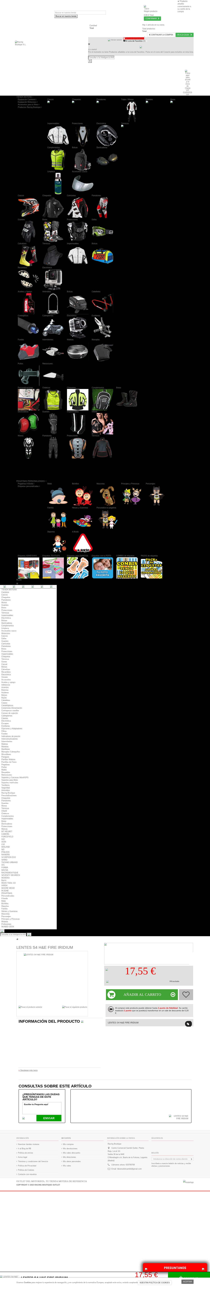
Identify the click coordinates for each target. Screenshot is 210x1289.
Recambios (22, 267)
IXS (3, 865)
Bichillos (75, 484)
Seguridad (5, 788)
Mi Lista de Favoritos (134, 41)
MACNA (4, 870)
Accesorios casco (8, 631)
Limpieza (51, 171)
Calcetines (22, 243)
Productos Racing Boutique (29, 107)
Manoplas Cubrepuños (10, 752)
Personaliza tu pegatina (106, 508)
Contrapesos (23, 315)
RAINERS (5, 855)
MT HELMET (6, 831)
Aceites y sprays (8, 682)
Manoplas (96, 340)
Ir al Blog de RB (24, 1148)
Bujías (4, 698)
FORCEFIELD (7, 837)
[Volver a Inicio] (17, 939)
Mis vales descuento (71, 1153)
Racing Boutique (8, 793)
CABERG (5, 834)
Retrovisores (47, 364)
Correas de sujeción (9, 713)
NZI (2, 849)
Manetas (5, 746)
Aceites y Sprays (25, 291)
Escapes (5, 723)
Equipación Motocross (27, 102)
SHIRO (4, 860)
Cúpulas (4, 718)
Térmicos (125, 123)
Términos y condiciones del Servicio (33, 1161)
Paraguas (5, 757)
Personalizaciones (25, 388)
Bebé (49, 484)
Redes (4, 770)
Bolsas (75, 147)
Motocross (5, 633)
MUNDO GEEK (7, 927)
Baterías (4, 690)
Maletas (70, 340)
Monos (20, 436)
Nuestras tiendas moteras (28, 1144)
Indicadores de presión (10, 736)
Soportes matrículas (9, 783)
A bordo (4, 898)
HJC (3, 839)
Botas (172, 99)
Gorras (4, 662)
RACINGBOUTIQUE (9, 873)
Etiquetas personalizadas (28, 486)
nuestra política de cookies (155, 1283)
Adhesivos (5, 685)
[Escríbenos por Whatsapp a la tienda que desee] (203, 1269)
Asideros (5, 692)
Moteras (4, 921)
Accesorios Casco (79, 171)
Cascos (50, 99)
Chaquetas (76, 99)
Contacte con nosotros (27, 1174)
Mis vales (67, 1166)
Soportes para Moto (9, 780)
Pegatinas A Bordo (26, 484)
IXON (3, 842)
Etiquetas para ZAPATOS (77, 556)
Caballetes (96, 291)
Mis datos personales (72, 1161)
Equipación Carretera (27, 99)
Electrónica (101, 123)
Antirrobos (46, 291)
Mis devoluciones (70, 1148)
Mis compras (68, 1144)
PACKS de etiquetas (149, 556)
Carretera (5, 592)
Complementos (53, 147)
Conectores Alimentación (11, 708)
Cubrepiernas (47, 315)
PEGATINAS (6, 893)
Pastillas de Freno (8, 762)
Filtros (4, 731)
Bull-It (3, 880)
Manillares (5, 749)
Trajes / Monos (127, 99)
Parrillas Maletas (8, 759)
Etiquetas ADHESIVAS (27, 556)
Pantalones (101, 99)
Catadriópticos (7, 705)
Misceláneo (6, 754)
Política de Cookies (26, 1170)
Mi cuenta (66, 1138)
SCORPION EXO (8, 857)
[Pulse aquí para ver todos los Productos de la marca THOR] (107, 969)
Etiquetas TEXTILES (51, 556)
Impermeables (53, 123)
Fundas (21, 340)
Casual (4, 664)
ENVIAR (49, 1118)
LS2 (3, 844)
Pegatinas (5, 765)
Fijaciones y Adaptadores (11, 728)
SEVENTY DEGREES (10, 875)
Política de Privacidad (27, 1166)
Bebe (3, 901)
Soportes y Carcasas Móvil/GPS (14, 777)
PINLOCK (5, 852)
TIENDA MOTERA (9, 590)
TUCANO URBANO (9, 862)
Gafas (94, 219)
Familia (50, 508)
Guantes (149, 99)
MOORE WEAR (8, 888)
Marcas (4, 829)
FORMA (4, 867)
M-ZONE (5, 891)
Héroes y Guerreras (80, 508)
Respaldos (5, 772)
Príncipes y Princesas (130, 484)
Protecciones (77, 123)
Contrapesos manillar (10, 710)
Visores (4, 677)
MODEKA (5, 878)
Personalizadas (7, 896)
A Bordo (75, 532)
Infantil (94, 412)
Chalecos (46, 388)
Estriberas (96, 315)
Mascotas (101, 484)
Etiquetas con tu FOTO (101, 556)
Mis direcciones (69, 1157)
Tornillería (5, 785)
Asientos (5, 687)
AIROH (4, 885)
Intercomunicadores (9, 739)
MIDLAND (5, 847)
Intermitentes (47, 340)
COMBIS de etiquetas (125, 556)
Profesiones (6, 924)
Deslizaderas (102, 147)
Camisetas (71, 195)
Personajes (150, 484)
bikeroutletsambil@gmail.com (129, 1169)
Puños (20, 364)
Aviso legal (22, 1157)
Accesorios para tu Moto (28, 104)
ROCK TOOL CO (8, 883)
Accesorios (6, 680)
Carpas (4, 703)
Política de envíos (25, 1153)
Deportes (51, 532)
